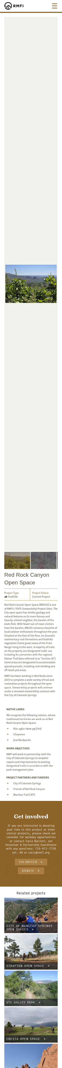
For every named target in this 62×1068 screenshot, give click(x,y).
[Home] (17, 6)
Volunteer (28, 862)
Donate (28, 870)
